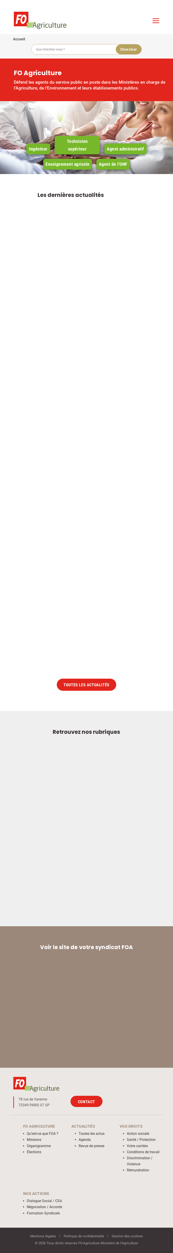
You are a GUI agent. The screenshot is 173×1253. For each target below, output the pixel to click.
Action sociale (138, 1133)
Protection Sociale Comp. (67, 635)
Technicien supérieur (77, 145)
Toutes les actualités (86, 685)
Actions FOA (57, 324)
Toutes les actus (92, 1133)
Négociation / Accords (44, 1207)
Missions (34, 1140)
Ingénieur (38, 149)
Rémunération (138, 1170)
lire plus (138, 348)
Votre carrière (137, 1146)
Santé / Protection (141, 1140)
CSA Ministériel (80, 482)
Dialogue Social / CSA (44, 1201)
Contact (86, 1101)
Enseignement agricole (68, 164)
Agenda (85, 1140)
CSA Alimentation (82, 324)
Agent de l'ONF (113, 164)
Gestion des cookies (127, 1236)
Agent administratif (125, 149)
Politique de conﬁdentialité (84, 1236)
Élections (34, 1152)
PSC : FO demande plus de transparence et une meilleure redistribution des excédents (82, 624)
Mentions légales (43, 1236)
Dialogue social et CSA (112, 482)
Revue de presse (91, 1146)
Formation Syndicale (43, 1213)
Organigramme (39, 1146)
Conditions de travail (143, 1152)
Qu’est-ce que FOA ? (42, 1133)
